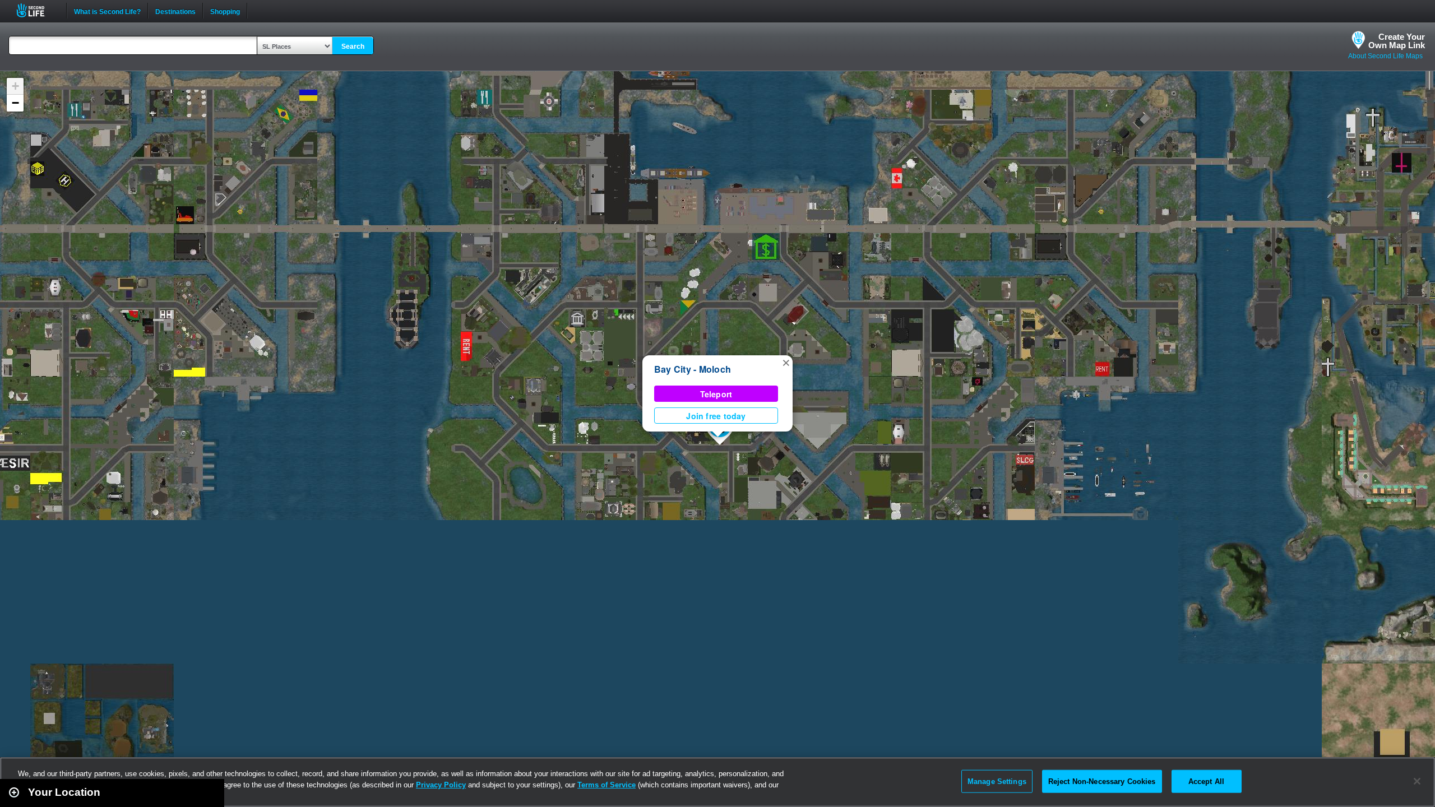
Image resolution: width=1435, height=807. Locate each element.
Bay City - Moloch (692, 369)
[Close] (1417, 781)
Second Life (37, 10)
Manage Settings (997, 781)
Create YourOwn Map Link (1396, 41)
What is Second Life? (107, 10)
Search (352, 46)
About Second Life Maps (1385, 56)
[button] (786, 362)
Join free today (716, 415)
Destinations (175, 10)
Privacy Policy (441, 785)
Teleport (716, 394)
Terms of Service (606, 785)
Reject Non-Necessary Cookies (1102, 781)
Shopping (225, 10)
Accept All (1206, 781)
